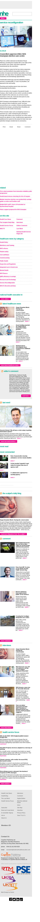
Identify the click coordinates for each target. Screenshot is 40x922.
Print (4, 127)
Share (19, 127)
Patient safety (4, 251)
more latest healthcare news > (10, 365)
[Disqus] (16, 158)
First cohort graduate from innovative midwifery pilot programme (16, 192)
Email (11, 127)
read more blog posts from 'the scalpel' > (13, 534)
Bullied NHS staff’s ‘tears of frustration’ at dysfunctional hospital (12, 205)
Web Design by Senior (7, 892)
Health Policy (4, 242)
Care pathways (4, 254)
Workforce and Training (7, 245)
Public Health (4, 261)
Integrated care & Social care (9, 267)
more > (27, 321)
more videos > (5, 299)
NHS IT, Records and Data (8, 286)
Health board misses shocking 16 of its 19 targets (15, 196)
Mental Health (4, 270)
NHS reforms (4, 248)
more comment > (6, 641)
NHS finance (4, 273)
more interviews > (6, 727)
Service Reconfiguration (7, 283)
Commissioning (4, 258)
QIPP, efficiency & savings (8, 276)
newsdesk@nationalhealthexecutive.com (18, 850)
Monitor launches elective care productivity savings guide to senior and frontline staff (15, 200)
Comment (27, 127)
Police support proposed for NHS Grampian (13, 209)
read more (3, 744)
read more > (26, 396)
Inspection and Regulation (8, 264)
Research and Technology (8, 279)
